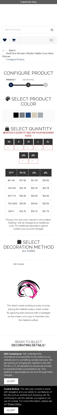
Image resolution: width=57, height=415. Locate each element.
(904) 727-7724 (29, 2)
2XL (24, 155)
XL (48, 142)
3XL (33, 155)
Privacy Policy (14, 404)
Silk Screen (18, 264)
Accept (11, 381)
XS (9, 142)
